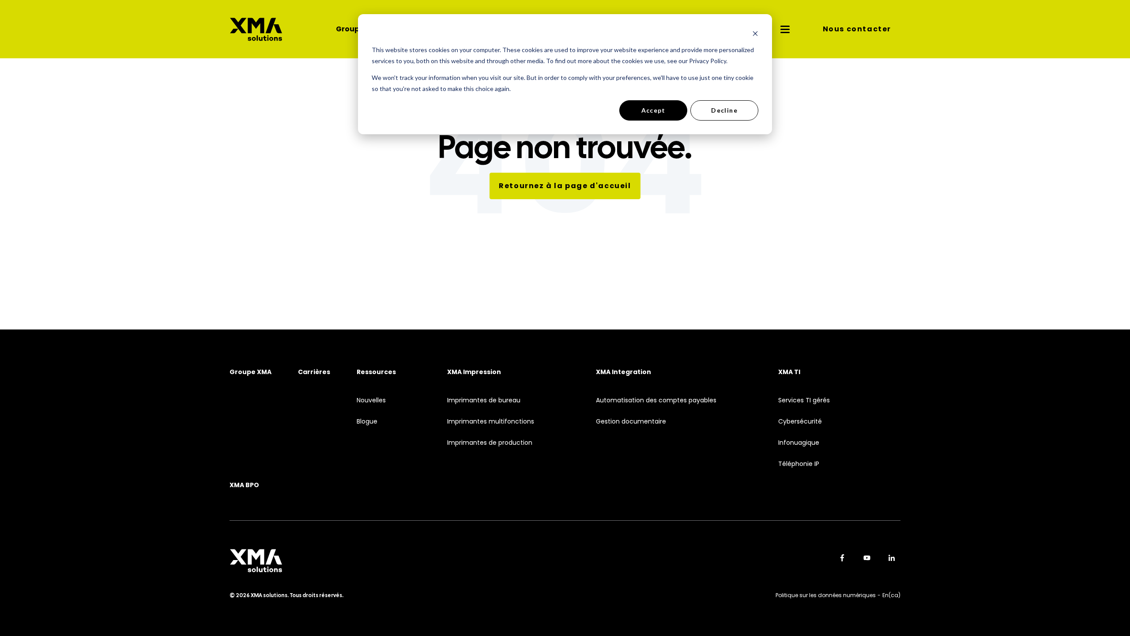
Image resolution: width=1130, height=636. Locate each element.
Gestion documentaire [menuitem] (631, 421)
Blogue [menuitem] (367, 421)
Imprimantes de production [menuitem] (489, 443)
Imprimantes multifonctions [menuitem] (490, 421)
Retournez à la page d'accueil (565, 186)
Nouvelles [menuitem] (371, 400)
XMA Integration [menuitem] (623, 372)
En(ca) (891, 595)
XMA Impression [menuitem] (474, 372)
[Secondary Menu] (785, 29)
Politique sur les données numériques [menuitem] (826, 595)
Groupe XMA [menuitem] (250, 372)
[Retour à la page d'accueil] (256, 29)
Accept (653, 110)
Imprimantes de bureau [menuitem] (483, 400)
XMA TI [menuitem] (789, 372)
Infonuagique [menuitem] (798, 443)
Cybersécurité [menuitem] (800, 421)
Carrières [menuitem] (314, 372)
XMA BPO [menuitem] (244, 485)
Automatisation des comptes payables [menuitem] (656, 400)
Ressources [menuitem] (376, 372)
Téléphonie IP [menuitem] (798, 464)
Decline (724, 110)
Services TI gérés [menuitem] (804, 400)
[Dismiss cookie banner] (755, 33)
